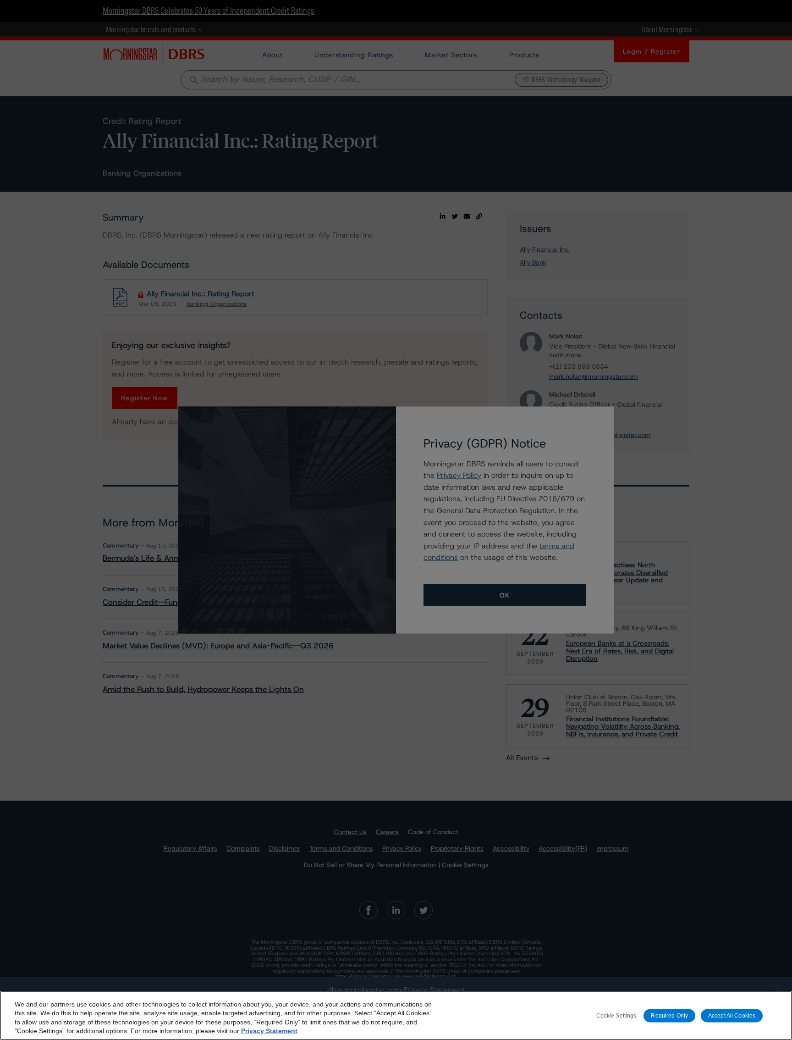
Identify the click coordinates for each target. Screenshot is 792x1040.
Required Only (669, 1015)
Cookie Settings (616, 1015)
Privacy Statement (269, 1030)
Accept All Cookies (731, 1015)
